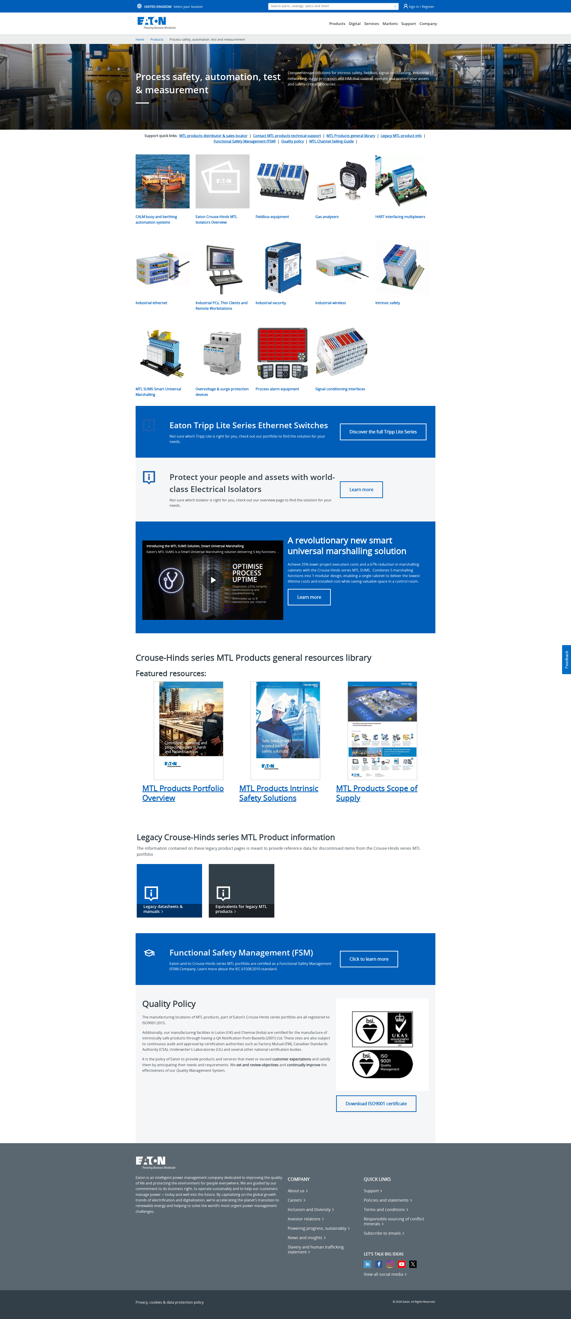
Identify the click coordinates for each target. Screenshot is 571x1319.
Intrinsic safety (387, 302)
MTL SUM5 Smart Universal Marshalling (158, 391)
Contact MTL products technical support (287, 135)
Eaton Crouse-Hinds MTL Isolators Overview (216, 219)
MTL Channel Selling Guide (331, 141)
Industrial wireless (330, 302)
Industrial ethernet (151, 302)
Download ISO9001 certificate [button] (376, 1104)
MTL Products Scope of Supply (377, 793)
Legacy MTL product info (401, 135)
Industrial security (271, 302)
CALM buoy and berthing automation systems (156, 219)
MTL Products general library (351, 135)
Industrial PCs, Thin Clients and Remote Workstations (222, 305)
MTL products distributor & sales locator (213, 135)
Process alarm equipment (277, 388)
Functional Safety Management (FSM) (245, 141)
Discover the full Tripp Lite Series (383, 432)
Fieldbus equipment (272, 216)
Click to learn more (369, 959)
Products (156, 39)
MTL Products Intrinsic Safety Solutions (278, 793)
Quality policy (292, 141)
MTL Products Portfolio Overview (183, 793)
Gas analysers (327, 216)
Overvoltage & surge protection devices (222, 391)
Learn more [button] (309, 597)
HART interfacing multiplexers (400, 216)
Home (140, 39)
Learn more (361, 489)
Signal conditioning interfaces (340, 388)
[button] (566, 659)
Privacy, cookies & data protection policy (170, 1302)
